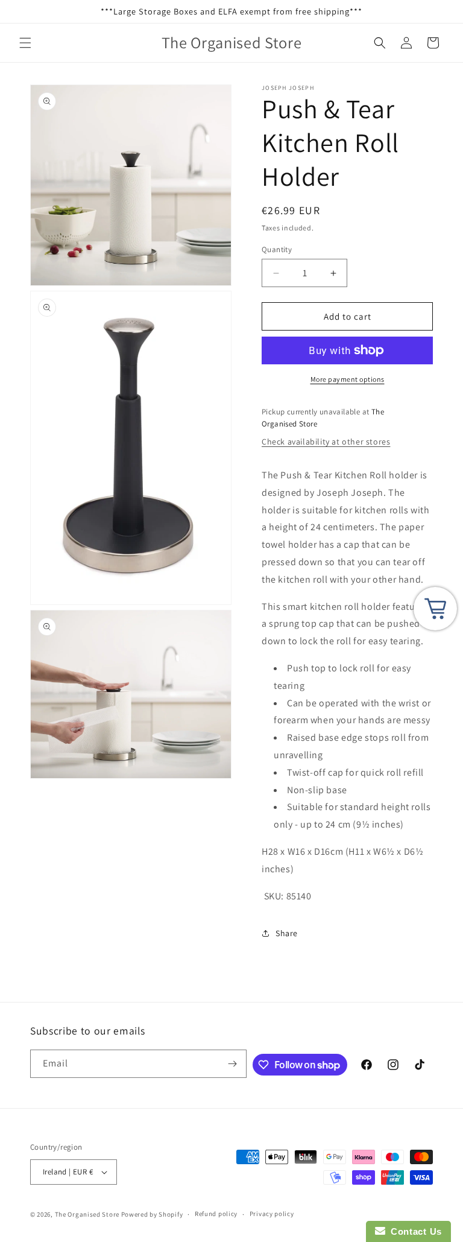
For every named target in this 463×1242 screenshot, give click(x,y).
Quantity (277, 249)
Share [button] (287, 933)
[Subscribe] (232, 1064)
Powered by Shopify (152, 1214)
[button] (25, 43)
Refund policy (216, 1213)
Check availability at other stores (326, 441)
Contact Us (413, 1231)
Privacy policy (272, 1213)
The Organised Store (87, 1214)
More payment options (347, 379)
